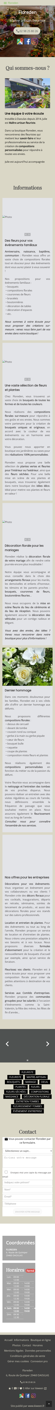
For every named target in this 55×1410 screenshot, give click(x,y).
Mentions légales (14, 1350)
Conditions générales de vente (27, 1356)
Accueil (8, 1340)
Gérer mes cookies (18, 1361)
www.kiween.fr (36, 1406)
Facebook (27, 41)
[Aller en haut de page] (49, 1404)
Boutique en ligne (41, 1340)
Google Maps (20, 41)
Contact (26, 1345)
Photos (16, 1345)
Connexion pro (39, 1361)
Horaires (38, 1345)
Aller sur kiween (36, 1388)
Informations (21, 1340)
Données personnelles (38, 1350)
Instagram (35, 41)
